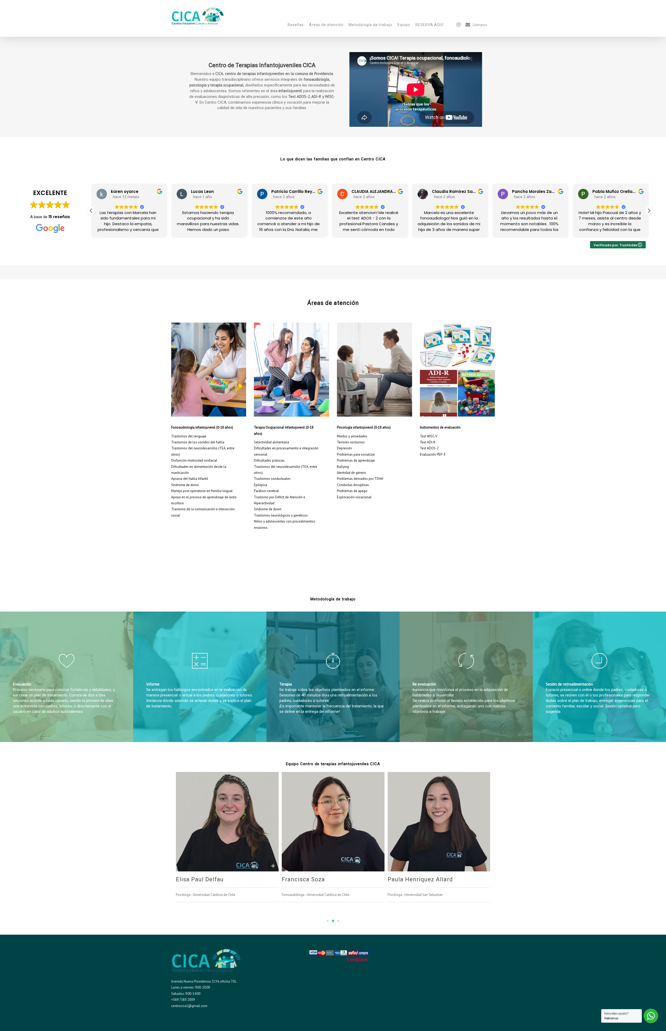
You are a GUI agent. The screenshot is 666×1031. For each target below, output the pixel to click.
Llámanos (480, 25)
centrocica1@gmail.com (189, 1006)
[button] (91, 211)
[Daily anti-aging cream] (208, 419)
